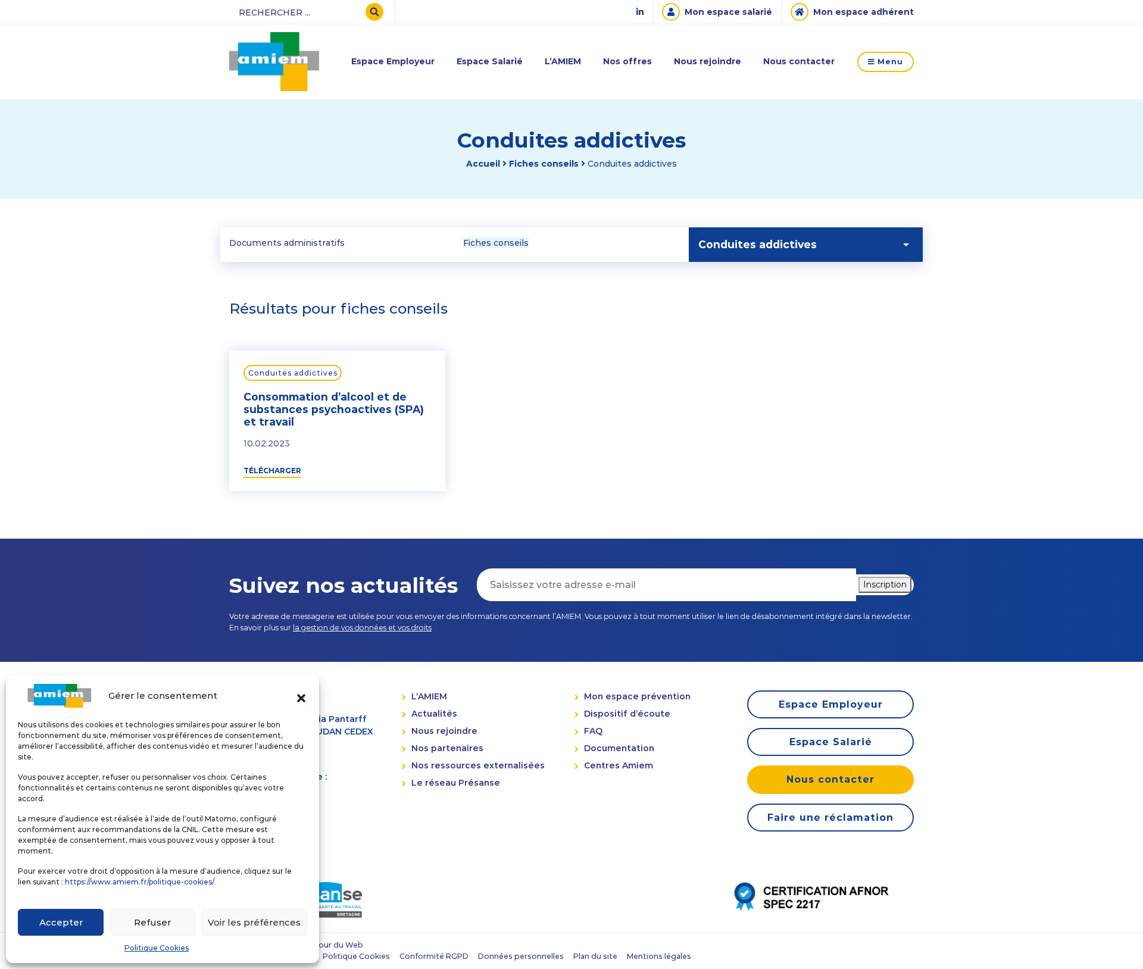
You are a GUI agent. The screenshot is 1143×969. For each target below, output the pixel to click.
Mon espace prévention (637, 696)
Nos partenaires (447, 748)
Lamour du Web (332, 944)
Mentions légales (659, 956)
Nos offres (627, 61)
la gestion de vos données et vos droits (362, 627)
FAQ (593, 731)
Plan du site (595, 956)
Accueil (483, 163)
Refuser (152, 922)
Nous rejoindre (707, 61)
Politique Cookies (156, 947)
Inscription (885, 584)
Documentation (619, 748)
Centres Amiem (618, 765)
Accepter (61, 922)
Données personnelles (521, 956)
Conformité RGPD (434, 956)
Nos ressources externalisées (478, 765)
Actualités (434, 713)
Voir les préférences (254, 922)
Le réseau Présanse (455, 782)
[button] (301, 696)
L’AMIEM (563, 61)
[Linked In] (640, 12)
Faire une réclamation (830, 817)
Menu (889, 61)
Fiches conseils (544, 163)
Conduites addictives (293, 372)
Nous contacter (799, 61)
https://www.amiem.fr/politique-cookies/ (139, 881)
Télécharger (272, 470)
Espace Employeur (393, 61)
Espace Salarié (490, 61)
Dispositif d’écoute (627, 713)
